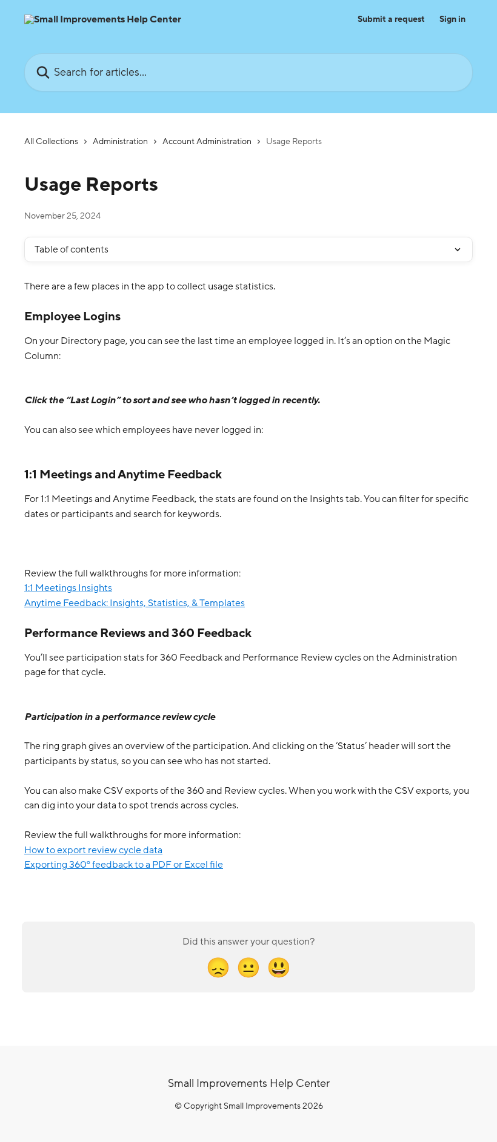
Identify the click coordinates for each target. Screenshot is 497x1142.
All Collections (51, 141)
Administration (120, 141)
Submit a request (391, 19)
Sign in (452, 19)
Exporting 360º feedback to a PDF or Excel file (123, 864)
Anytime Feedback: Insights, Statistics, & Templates (134, 603)
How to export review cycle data (93, 850)
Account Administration (207, 141)
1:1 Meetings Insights (68, 588)
